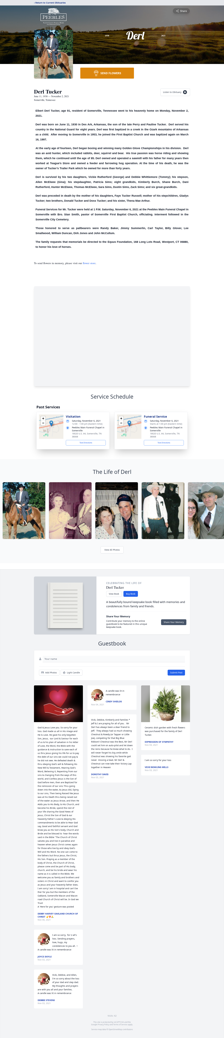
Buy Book (130, 593)
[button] (51, 423)
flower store (89, 263)
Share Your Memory (174, 622)
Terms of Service (120, 1024)
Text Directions (86, 442)
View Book (114, 593)
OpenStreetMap (115, 1029)
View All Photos (112, 549)
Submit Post (176, 672)
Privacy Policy (103, 1024)
